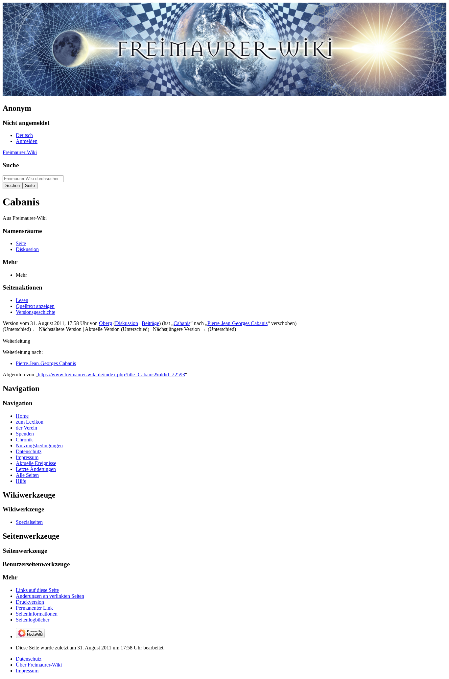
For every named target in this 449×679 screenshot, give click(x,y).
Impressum (27, 670)
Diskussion (126, 323)
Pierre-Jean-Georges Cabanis (237, 323)
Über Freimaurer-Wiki (39, 664)
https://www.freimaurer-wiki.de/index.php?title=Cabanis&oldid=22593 (111, 374)
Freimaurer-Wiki (20, 152)
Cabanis (182, 323)
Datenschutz (28, 659)
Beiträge (150, 323)
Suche (11, 165)
